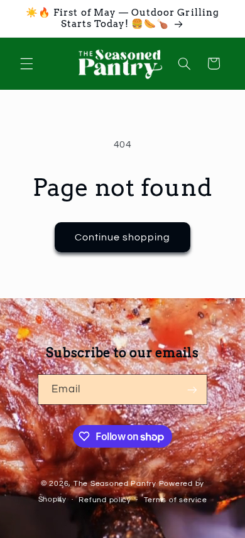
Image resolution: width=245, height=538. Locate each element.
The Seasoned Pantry (115, 483)
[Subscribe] (192, 389)
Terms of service (175, 500)
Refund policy (105, 500)
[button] (26, 63)
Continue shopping (123, 237)
